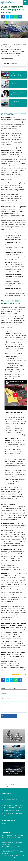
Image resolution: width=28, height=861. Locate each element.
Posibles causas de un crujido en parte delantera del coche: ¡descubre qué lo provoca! (12, 837)
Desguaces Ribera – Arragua (12, 810)
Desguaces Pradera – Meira (12, 796)
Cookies (4, 826)
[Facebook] (3, 16)
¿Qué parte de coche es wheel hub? (13, 814)
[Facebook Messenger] (7, 16)
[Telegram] (20, 16)
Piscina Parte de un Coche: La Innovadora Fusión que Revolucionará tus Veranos (12, 851)
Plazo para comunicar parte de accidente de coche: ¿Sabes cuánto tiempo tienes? (12, 842)
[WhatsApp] (16, 16)
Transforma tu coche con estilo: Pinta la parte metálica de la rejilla (13, 856)
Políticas (4, 823)
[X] (12, 16)
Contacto (4, 828)
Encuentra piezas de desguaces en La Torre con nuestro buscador (14, 806)
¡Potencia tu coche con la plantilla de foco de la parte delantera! (12, 847)
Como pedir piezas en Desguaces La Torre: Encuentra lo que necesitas (13, 801)
